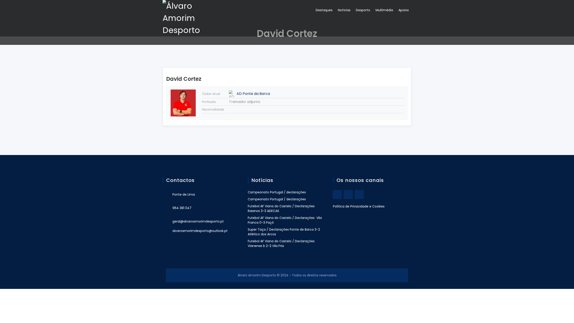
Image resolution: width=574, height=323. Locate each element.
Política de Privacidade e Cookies (359, 206)
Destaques (324, 10)
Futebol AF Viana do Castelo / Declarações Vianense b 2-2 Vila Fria (281, 243)
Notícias (344, 10)
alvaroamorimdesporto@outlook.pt (200, 231)
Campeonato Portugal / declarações (277, 192)
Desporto (363, 10)
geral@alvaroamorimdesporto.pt (198, 221)
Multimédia (384, 10)
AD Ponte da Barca (253, 93)
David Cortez (183, 79)
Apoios (403, 10)
